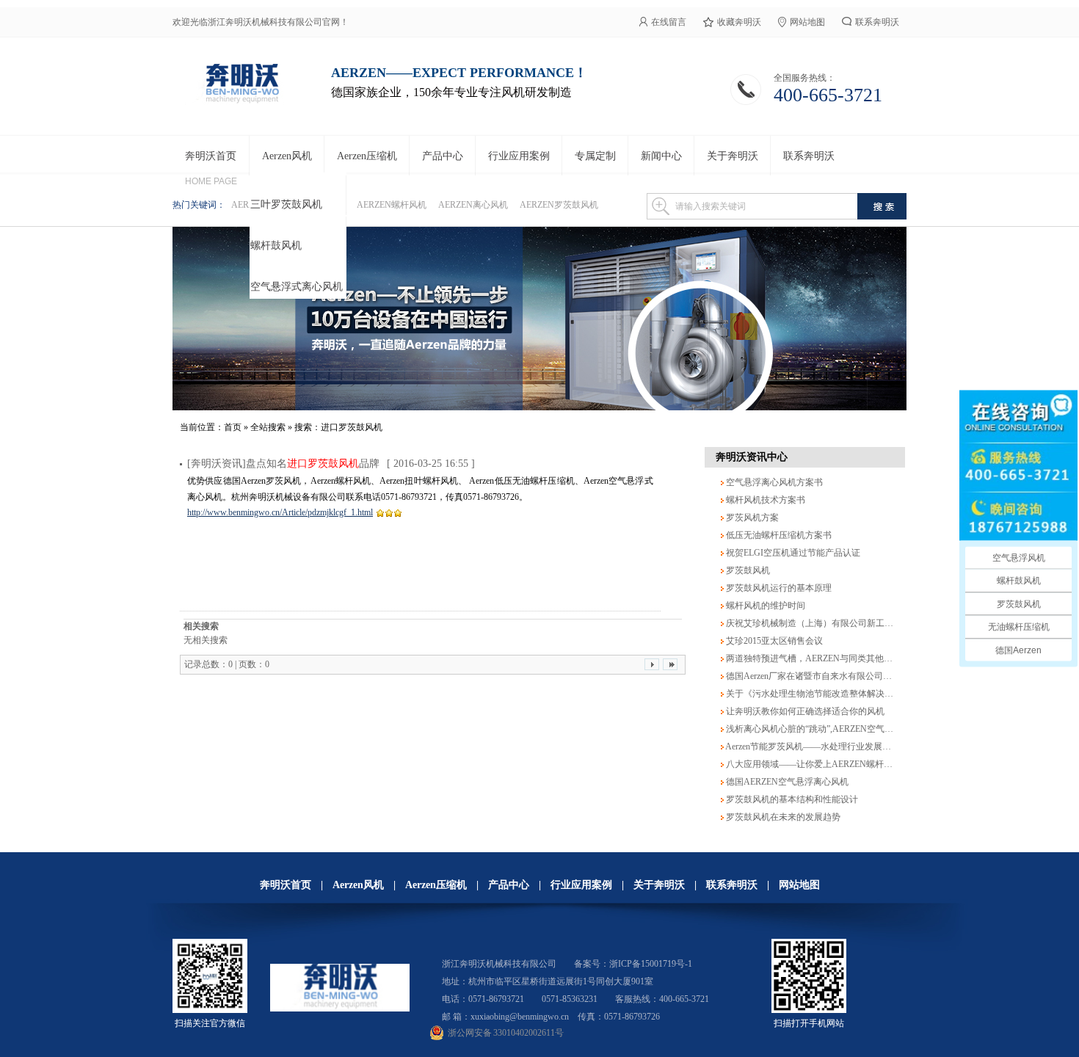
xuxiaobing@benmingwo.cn (520, 1016)
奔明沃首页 (285, 884)
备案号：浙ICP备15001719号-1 (633, 964)
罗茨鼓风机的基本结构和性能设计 (791, 799)
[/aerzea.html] (539, 318)
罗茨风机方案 (751, 517)
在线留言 (668, 22)
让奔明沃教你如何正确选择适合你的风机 (804, 711)
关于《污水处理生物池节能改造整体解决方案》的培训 (830, 694)
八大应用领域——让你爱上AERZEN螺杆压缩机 (817, 764)
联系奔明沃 (877, 22)
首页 (232, 427)
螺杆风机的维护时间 (764, 605)
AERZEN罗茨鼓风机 (559, 205)
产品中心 (508, 884)
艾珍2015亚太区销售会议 (773, 641)
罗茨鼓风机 (747, 570)
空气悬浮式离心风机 (296, 286)
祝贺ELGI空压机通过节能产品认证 (792, 553)
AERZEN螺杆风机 (391, 205)
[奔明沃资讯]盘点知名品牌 (283, 463)
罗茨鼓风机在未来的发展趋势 (782, 817)
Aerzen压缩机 (436, 884)
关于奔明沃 (659, 884)
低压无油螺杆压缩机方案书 (778, 535)
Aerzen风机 (358, 884)
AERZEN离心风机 (473, 205)
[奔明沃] (241, 103)
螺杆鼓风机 (276, 245)
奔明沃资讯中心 (752, 456)
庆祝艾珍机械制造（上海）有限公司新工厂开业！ (822, 623)
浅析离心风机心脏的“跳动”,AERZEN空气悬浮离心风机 (830, 729)
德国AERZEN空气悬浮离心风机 (786, 782)
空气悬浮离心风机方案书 (773, 482)
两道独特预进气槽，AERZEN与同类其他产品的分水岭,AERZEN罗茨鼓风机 (870, 658)
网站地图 (807, 22)
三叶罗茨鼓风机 (286, 204)
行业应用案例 (581, 884)
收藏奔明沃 (739, 22)
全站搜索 (268, 427)
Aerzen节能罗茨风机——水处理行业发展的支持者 (821, 746)
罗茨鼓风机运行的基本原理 (778, 588)
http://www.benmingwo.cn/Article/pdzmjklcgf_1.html (280, 512)
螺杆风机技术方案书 (764, 500)
